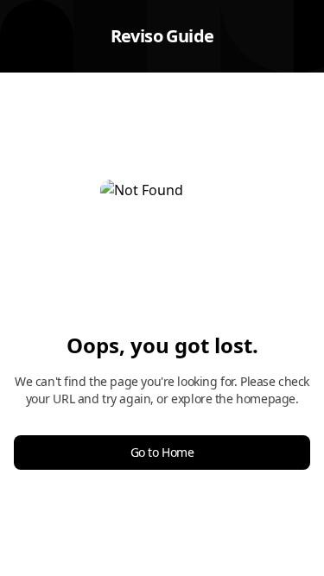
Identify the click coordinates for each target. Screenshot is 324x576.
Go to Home (162, 452)
